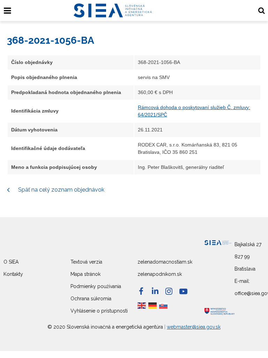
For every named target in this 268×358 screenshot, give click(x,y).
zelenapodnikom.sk (159, 274)
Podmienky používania (95, 286)
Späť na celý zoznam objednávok (60, 189)
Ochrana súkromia (90, 298)
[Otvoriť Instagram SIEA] (168, 291)
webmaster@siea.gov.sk (194, 327)
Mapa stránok (85, 274)
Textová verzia (86, 262)
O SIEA (10, 262)
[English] (142, 305)
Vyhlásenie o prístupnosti (99, 311)
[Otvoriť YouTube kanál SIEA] (183, 291)
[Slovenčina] (163, 305)
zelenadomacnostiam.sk (164, 262)
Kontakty (13, 274)
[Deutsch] (152, 305)
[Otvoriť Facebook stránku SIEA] (141, 291)
